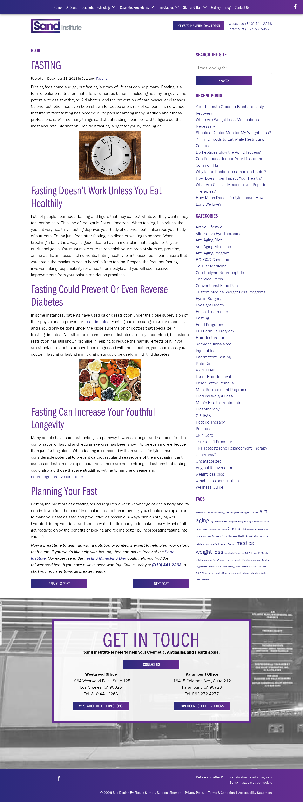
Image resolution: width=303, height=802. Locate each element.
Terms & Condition (221, 792)
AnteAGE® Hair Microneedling (210, 512)
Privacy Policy (194, 792)
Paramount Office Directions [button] (202, 705)
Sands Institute (59, 26)
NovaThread (219, 560)
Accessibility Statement (255, 792)
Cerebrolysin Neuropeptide (220, 272)
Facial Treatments (212, 311)
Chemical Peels (209, 279)
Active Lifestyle (209, 227)
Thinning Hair (208, 573)
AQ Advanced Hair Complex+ (223, 521)
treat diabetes (96, 321)
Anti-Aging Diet (209, 240)
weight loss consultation (217, 480)
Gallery (216, 7)
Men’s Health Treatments (218, 402)
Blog (228, 7)
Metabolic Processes (234, 553)
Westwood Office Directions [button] (101, 705)
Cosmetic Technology (96, 7)
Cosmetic (237, 528)
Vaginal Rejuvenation (214, 467)
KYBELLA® (205, 370)
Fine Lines (201, 535)
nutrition (230, 560)
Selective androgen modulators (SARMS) (237, 566)
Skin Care (204, 435)
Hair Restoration (210, 337)
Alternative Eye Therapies (218, 233)
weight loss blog (210, 474)
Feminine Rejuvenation (258, 529)
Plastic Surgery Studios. (151, 792)
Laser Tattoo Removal (215, 383)
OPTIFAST (204, 415)
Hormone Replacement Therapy (220, 544)
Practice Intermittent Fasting (255, 560)
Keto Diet (204, 363)
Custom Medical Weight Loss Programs (230, 292)
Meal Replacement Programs (221, 389)
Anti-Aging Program (212, 253)
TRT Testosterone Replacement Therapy (231, 448)
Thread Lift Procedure (215, 441)
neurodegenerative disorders (57, 476)
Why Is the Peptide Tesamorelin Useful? (231, 171)
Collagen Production (217, 529)
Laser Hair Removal (213, 376)
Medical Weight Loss (214, 396)
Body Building (244, 521)
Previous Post (59, 583)
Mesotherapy (208, 409)
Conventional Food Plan (217, 285)
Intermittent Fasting (213, 357)
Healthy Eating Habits (248, 535)
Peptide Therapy (210, 422)
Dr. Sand (72, 7)
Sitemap (175, 792)
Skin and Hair (192, 7)
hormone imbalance (213, 344)
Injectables (166, 7)
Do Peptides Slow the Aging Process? (229, 152)
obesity (238, 560)
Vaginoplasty (243, 573)
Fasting (101, 78)
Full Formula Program (215, 331)
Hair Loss (232, 535)
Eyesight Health (210, 305)
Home (58, 7)
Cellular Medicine (211, 266)
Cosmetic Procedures (134, 7)
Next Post (161, 583)
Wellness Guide (209, 487)
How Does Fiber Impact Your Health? (229, 178)
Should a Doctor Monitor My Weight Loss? (233, 132)
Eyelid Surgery (208, 298)
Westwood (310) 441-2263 (250, 23)
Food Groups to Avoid (217, 535)
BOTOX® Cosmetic (212, 259)
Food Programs (209, 324)
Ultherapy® (206, 454)
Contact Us (242, 7)
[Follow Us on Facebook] (295, 6)
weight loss (255, 573)
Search (224, 80)
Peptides (203, 428)
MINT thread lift (252, 553)
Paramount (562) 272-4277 (249, 29)
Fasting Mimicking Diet (105, 558)
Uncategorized (209, 461)
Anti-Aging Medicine (213, 246)
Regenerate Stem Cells (206, 566)
